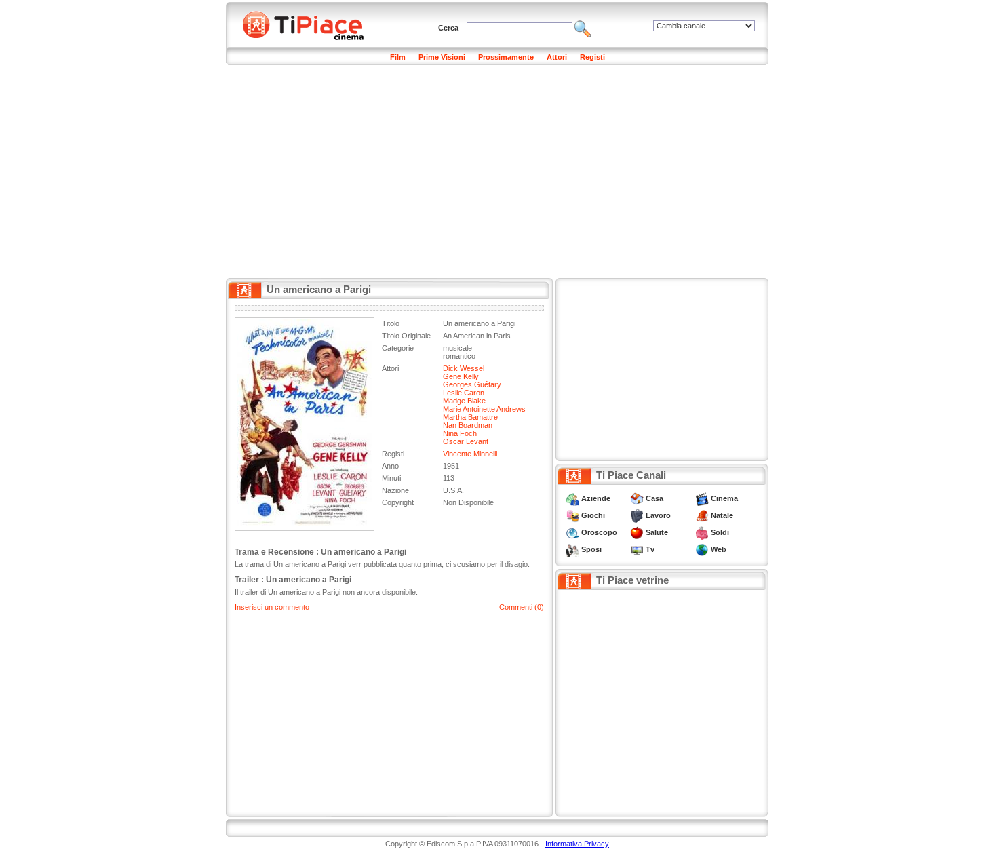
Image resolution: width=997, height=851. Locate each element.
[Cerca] (582, 28)
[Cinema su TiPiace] (702, 498)
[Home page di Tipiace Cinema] (311, 24)
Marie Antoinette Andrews (484, 409)
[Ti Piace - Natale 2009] (702, 515)
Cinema (724, 498)
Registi (592, 57)
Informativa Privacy (577, 843)
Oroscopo (599, 532)
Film (398, 57)
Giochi (593, 515)
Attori (557, 57)
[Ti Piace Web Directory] (702, 549)
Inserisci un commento (272, 607)
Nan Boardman (467, 425)
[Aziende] (572, 498)
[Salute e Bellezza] (637, 532)
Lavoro (658, 515)
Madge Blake (464, 401)
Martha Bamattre (470, 417)
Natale (722, 515)
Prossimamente (506, 57)
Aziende (595, 498)
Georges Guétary (472, 384)
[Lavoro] (637, 515)
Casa (654, 498)
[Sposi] (572, 549)
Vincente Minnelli (470, 454)
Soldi (720, 532)
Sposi (591, 549)
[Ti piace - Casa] (637, 498)
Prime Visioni (441, 57)
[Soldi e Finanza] (702, 532)
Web (718, 549)
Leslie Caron (463, 393)
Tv (650, 549)
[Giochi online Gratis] (572, 515)
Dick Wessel (463, 368)
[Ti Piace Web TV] (637, 549)
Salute (657, 532)
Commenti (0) (521, 607)
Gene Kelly (461, 376)
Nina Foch (460, 433)
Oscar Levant (465, 441)
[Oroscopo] (572, 532)
